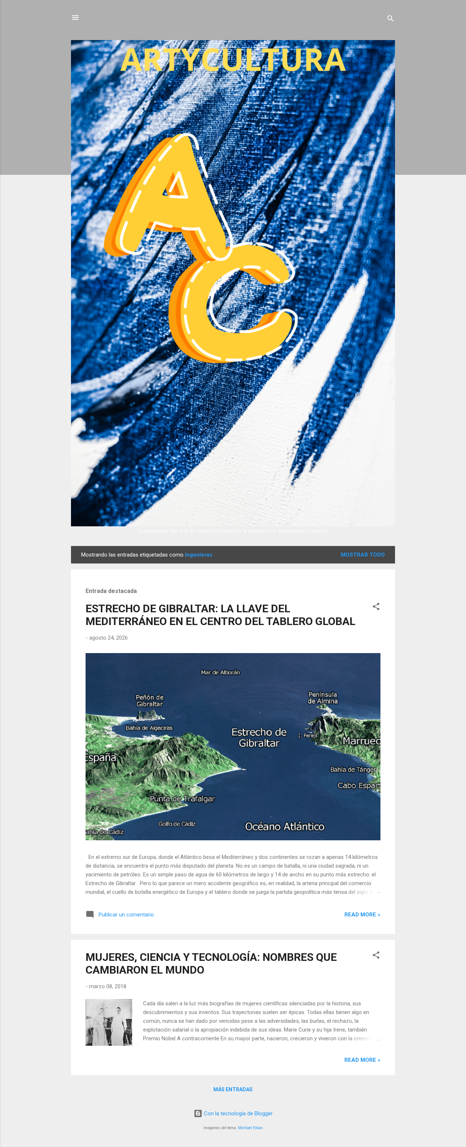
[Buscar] (390, 20)
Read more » (362, 914)
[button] (376, 607)
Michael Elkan (250, 1128)
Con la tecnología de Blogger (237, 1113)
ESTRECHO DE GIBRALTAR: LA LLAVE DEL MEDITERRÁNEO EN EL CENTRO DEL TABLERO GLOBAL (220, 615)
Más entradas (233, 1089)
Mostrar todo (363, 554)
